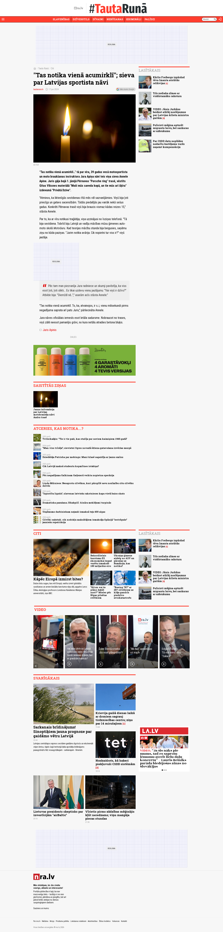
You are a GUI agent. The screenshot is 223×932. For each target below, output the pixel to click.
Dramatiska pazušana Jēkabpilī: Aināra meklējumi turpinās (76, 502)
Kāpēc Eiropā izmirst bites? (58, 579)
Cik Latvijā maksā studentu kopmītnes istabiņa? (70, 466)
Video (40, 609)
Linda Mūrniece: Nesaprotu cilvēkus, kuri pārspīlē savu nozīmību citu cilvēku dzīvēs (87, 484)
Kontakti (124, 921)
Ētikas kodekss (105, 921)
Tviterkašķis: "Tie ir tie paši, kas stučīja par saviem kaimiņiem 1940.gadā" (84, 438)
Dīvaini (98, 19)
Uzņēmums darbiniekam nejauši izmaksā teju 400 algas (73, 511)
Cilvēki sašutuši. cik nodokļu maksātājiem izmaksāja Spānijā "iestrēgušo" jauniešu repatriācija (84, 521)
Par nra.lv (36, 921)
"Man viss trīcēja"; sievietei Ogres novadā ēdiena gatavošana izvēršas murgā (86, 448)
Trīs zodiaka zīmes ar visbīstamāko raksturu (167, 95)
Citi (52, 68)
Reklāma (45, 921)
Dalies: (73, 337)
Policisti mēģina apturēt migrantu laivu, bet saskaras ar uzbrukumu (171, 127)
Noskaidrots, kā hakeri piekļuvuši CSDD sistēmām (115, 762)
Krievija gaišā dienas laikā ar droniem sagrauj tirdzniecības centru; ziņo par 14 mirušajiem (115, 718)
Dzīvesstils (81, 19)
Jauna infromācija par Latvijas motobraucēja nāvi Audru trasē (44, 413)
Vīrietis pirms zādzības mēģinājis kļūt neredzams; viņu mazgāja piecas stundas (109, 815)
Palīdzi (150, 19)
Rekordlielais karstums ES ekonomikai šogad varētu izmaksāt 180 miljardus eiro (101, 560)
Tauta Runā (43, 68)
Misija (52, 921)
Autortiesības (93, 921)
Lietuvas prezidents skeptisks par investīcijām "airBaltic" (58, 813)
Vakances (116, 921)
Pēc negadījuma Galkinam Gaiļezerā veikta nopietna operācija (78, 475)
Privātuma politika (62, 921)
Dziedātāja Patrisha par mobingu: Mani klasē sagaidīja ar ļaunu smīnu (82, 457)
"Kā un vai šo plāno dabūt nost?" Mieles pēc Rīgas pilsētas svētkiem (100, 592)
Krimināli (133, 19)
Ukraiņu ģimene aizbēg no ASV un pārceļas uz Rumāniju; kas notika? (124, 560)
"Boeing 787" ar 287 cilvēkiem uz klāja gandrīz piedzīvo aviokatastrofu (123, 592)
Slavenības (61, 19)
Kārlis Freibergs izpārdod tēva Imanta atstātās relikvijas (169, 80)
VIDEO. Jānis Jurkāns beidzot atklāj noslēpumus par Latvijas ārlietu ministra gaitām (171, 114)
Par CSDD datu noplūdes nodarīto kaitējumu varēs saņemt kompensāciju (169, 143)
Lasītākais (149, 70)
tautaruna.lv (38, 89)
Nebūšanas (115, 19)
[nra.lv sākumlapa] (78, 8)
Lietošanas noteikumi (78, 921)
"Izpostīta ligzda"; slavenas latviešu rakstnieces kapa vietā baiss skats (83, 493)
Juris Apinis (47, 330)
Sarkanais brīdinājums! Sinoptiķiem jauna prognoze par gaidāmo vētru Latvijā (62, 731)
